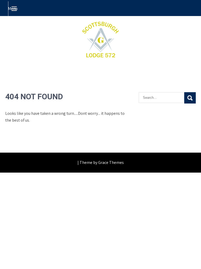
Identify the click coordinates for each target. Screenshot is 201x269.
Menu (13, 8)
